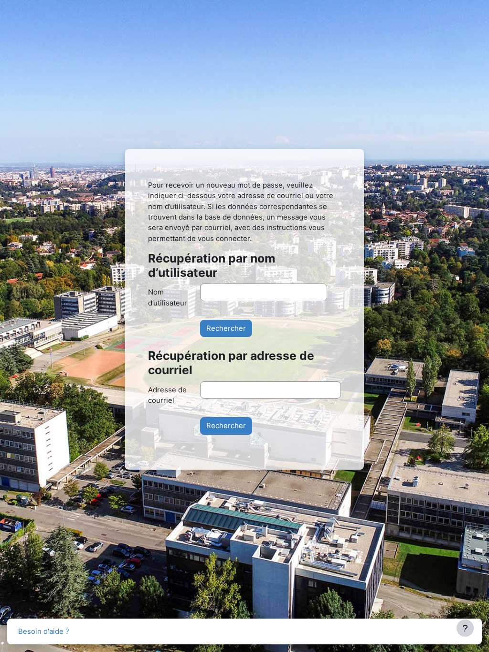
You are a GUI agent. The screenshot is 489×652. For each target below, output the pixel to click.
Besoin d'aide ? (43, 631)
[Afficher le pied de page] (465, 628)
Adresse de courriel (167, 395)
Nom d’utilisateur (167, 297)
